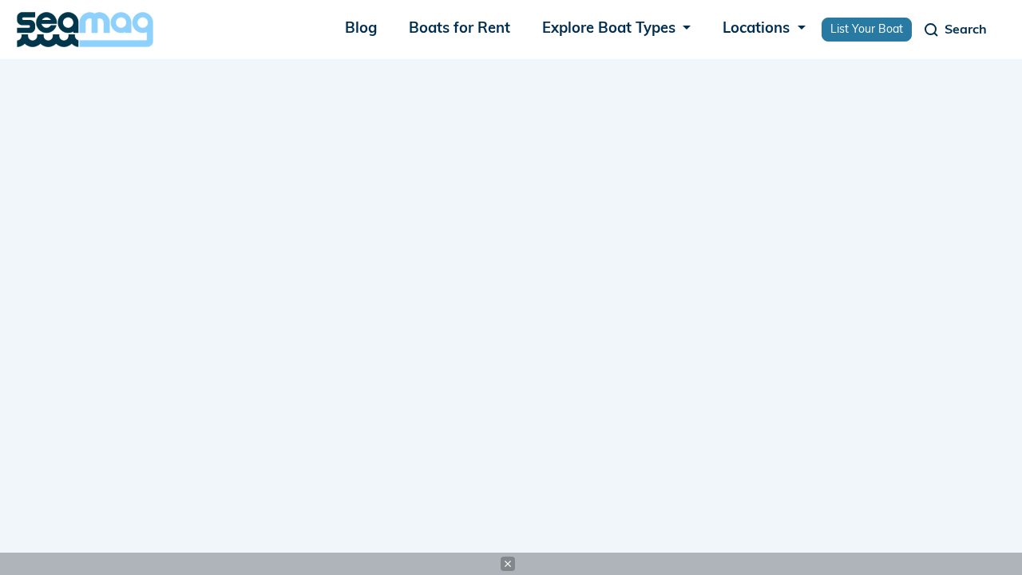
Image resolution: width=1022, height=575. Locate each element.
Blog (361, 29)
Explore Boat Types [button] (610, 29)
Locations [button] (758, 29)
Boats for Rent (459, 29)
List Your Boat (866, 30)
